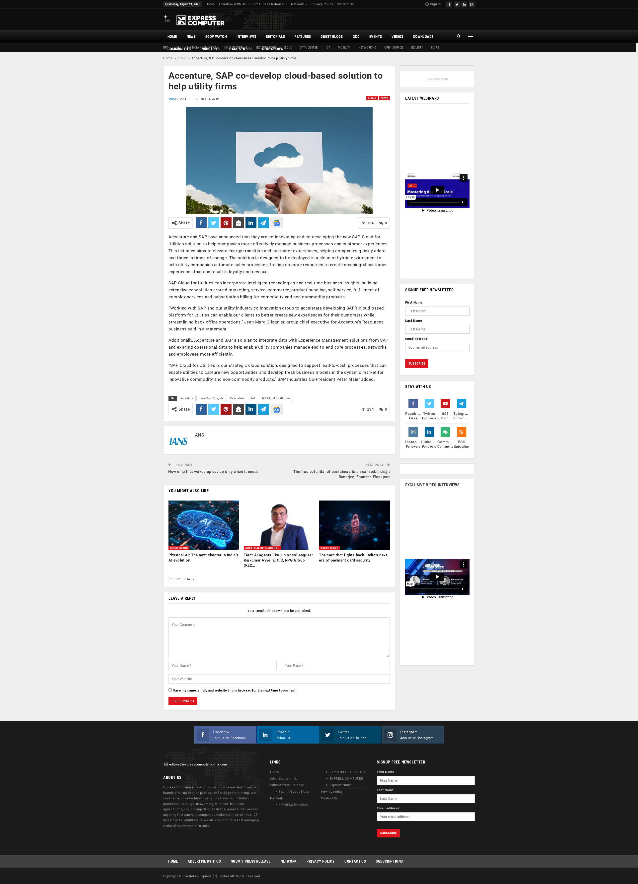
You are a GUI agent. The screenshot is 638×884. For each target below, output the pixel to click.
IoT (328, 47)
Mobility (344, 47)
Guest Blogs (331, 36)
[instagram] (472, 3)
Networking (368, 47)
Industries (210, 49)
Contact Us (345, 4)
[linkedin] (464, 3)
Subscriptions (389, 861)
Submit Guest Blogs (294, 791)
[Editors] (165, 764)
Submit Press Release (266, 4)
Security (416, 47)
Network (297, 4)
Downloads (423, 36)
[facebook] (449, 3)
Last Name (413, 320)
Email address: (416, 339)
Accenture (186, 398)
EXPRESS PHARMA (293, 805)
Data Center (309, 47)
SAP (253, 398)
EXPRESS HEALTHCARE (348, 772)
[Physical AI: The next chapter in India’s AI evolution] (203, 525)
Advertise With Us (232, 4)
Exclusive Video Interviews (432, 485)
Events (375, 36)
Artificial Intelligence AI (263, 548)
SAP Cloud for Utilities (275, 398)
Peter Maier (237, 398)
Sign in (435, 4)
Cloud (181, 58)
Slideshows (272, 49)
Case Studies (240, 49)
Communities (179, 49)
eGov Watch (216, 36)
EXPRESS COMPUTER (346, 778)
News (191, 36)
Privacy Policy (322, 4)
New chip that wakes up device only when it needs (213, 471)
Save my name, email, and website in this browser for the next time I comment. (235, 690)
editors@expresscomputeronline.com (198, 764)
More (435, 47)
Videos (397, 36)
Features (303, 36)
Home (210, 4)
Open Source (393, 47)
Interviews (246, 36)
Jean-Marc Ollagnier (212, 398)
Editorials (275, 36)
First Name (413, 302)
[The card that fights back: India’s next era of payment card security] (354, 525)
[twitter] (457, 3)
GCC (356, 36)
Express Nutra (340, 785)
